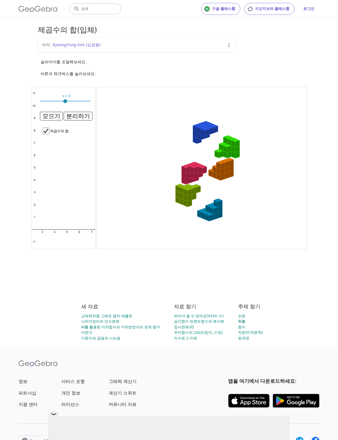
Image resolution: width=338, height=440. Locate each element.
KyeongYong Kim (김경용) (77, 44)
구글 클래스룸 (223, 8)
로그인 (308, 8)
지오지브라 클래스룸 (272, 8)
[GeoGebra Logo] (38, 9)
